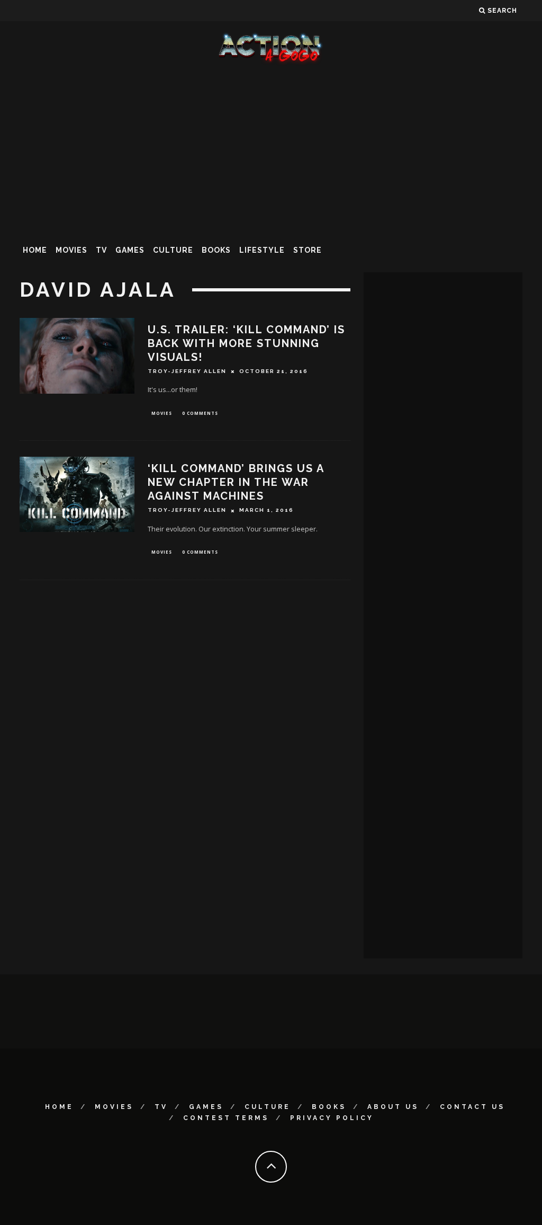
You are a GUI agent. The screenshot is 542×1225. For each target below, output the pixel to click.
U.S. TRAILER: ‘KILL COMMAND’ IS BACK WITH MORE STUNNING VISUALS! (246, 343)
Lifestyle (262, 250)
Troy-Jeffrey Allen (187, 371)
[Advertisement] (271, 150)
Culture (173, 250)
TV (101, 250)
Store (307, 250)
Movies (71, 250)
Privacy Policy (332, 1118)
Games (129, 250)
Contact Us (472, 1107)
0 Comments (200, 413)
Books (216, 250)
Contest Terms (226, 1118)
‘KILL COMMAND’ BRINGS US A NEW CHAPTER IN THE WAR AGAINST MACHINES (236, 482)
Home (35, 250)
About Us (393, 1107)
